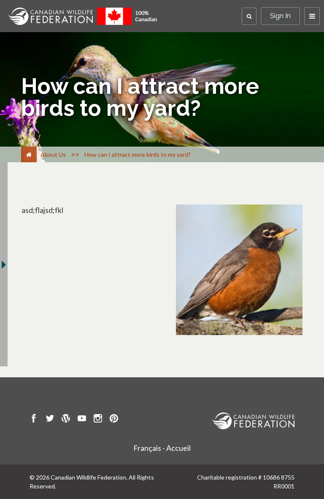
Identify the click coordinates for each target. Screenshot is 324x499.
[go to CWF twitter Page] (50, 419)
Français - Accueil (162, 448)
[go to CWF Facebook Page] (34, 419)
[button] (249, 16)
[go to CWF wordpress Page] (66, 419)
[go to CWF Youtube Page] (82, 419)
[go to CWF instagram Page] (98, 419)
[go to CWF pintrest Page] (114, 419)
